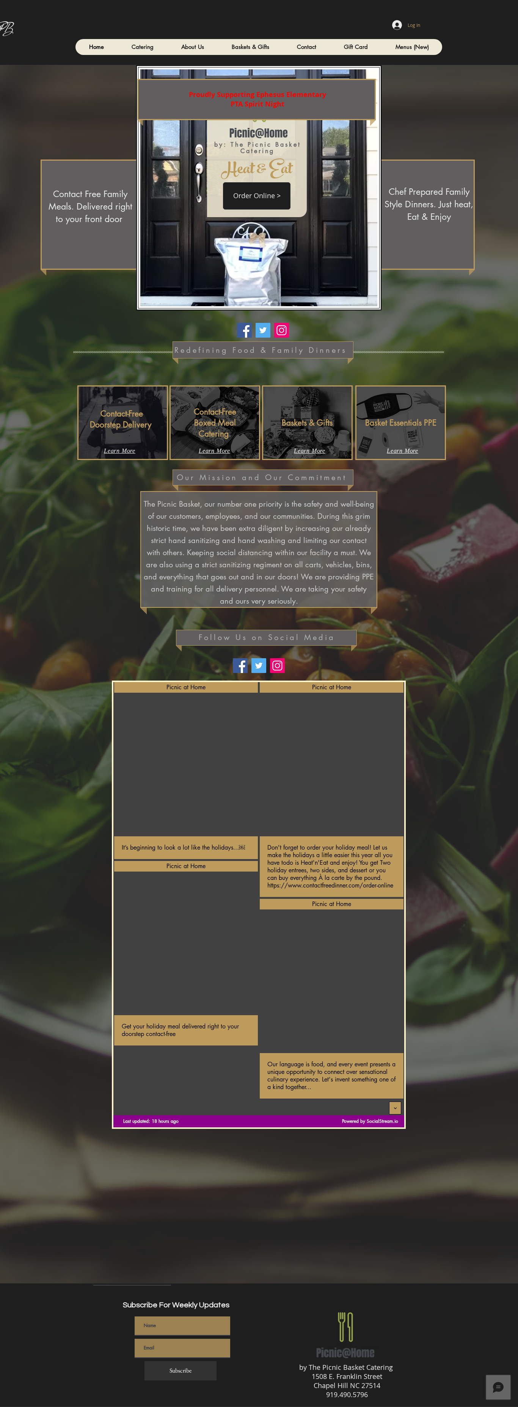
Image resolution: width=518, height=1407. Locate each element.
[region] (122, 423)
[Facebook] (244, 330)
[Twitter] (263, 330)
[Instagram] (281, 330)
